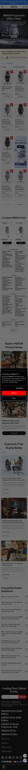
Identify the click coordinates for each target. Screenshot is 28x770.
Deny (14, 398)
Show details (19, 388)
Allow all (14, 393)
